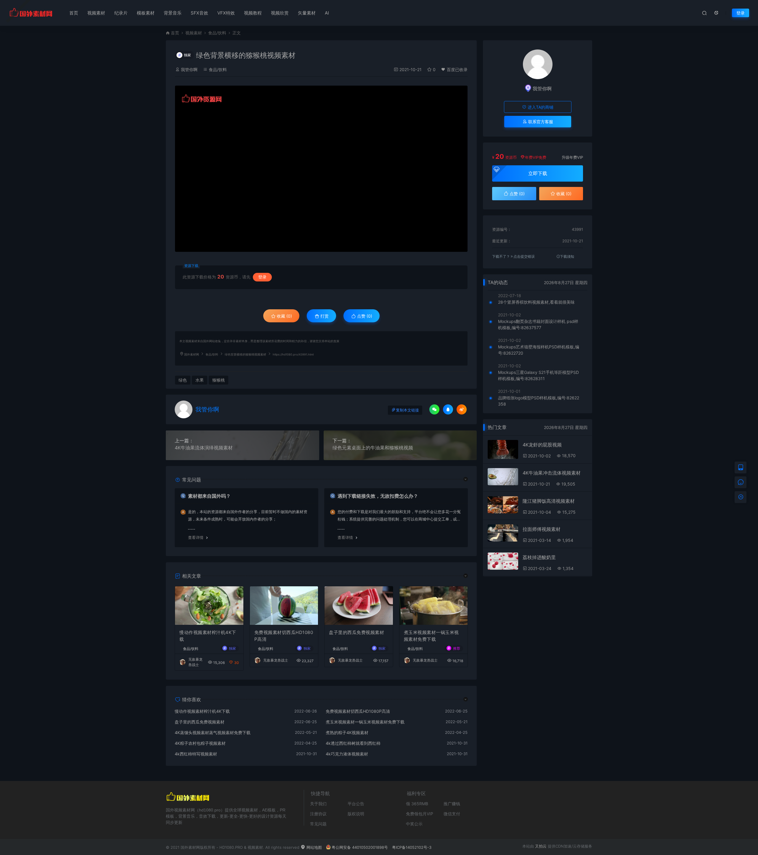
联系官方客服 (540, 121)
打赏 (324, 315)
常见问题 (318, 823)
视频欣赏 (280, 13)
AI (327, 13)
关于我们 (318, 803)
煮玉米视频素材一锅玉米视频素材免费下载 (431, 636)
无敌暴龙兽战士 (275, 660)
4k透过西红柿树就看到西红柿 (353, 743)
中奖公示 (414, 823)
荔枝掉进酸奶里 (539, 557)
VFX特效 (226, 13)
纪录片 (121, 13)
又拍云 (541, 846)
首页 (73, 13)
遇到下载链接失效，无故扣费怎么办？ (378, 496)
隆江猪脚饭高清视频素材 (549, 501)
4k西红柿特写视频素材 (196, 753)
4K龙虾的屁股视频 (542, 445)
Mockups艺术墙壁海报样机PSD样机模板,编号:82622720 (538, 350)
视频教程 (253, 13)
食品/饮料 (217, 32)
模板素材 (146, 13)
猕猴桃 (218, 379)
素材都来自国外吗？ (209, 496)
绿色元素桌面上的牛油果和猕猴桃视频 (373, 448)
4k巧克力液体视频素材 (347, 753)
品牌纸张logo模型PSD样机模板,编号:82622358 (538, 400)
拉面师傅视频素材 (542, 529)
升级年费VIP (572, 157)
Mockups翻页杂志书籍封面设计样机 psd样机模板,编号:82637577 (538, 324)
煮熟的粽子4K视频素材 (347, 732)
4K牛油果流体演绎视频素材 (204, 448)
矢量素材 (307, 13)
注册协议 (318, 813)
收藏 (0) (284, 315)
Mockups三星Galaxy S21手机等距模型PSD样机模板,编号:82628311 (538, 375)
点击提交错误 (524, 256)
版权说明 (356, 813)
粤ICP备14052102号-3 (411, 847)
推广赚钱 (452, 803)
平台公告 (356, 803)
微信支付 (452, 813)
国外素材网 (191, 354)
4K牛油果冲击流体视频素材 (552, 473)
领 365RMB (417, 803)
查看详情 (195, 537)
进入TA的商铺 (539, 107)
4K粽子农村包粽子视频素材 (200, 743)
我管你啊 (189, 69)
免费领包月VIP (419, 813)
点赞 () (364, 315)
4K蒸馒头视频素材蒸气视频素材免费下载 (212, 732)
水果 (199, 379)
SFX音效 (199, 13)
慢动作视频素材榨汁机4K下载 (207, 636)
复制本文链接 (407, 410)
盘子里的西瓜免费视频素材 (356, 632)
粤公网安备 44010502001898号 (360, 847)
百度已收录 (457, 69)
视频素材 (96, 13)
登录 (740, 12)
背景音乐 (173, 13)
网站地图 (313, 847)
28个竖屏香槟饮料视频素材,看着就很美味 (536, 302)
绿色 (183, 379)
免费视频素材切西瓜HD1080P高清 (283, 636)
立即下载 (537, 173)
